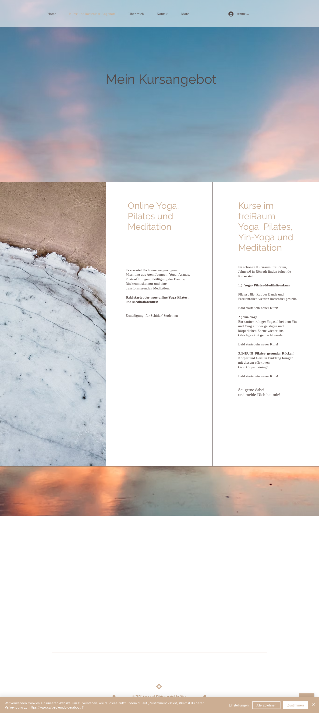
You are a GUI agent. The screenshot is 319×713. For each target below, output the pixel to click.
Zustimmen (295, 705)
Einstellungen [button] (239, 705)
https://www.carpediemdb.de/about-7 (56, 707)
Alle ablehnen (266, 705)
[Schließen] (313, 705)
